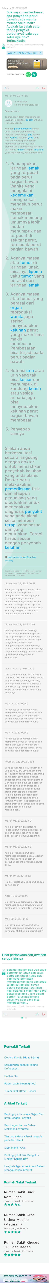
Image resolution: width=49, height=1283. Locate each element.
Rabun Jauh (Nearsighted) (20, 1083)
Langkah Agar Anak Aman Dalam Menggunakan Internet (24, 1168)
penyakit (33, 511)
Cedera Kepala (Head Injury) (21, 1057)
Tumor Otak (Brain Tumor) (20, 1091)
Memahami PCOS (15, 1147)
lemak (33, 168)
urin (30, 370)
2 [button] (26, 1018)
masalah (38, 149)
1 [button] (22, 1018)
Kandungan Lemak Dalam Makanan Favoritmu (20, 1127)
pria (30, 134)
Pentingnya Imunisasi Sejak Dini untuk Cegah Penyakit (23, 1116)
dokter (29, 119)
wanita (13, 137)
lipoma (35, 271)
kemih (35, 388)
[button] (24, 88)
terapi (11, 524)
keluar (26, 379)
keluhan (18, 330)
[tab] (24, 511)
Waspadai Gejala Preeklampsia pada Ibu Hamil (23, 1138)
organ (16, 307)
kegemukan (22, 195)
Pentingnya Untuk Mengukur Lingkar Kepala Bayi (21, 1157)
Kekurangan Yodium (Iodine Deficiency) (21, 1066)
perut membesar (23, 128)
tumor (26, 262)
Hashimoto (11, 1076)
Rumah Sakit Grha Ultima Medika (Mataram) (19, 1219)
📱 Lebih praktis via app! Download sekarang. (20, 559)
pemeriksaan (18, 488)
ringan (20, 149)
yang (30, 137)
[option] (24, 992)
